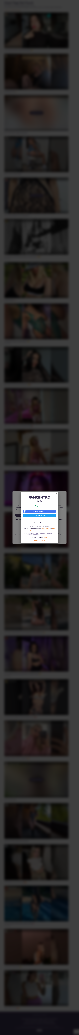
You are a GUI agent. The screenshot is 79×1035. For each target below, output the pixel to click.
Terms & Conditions (46, 528)
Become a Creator (39, 540)
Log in (45, 537)
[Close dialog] (57, 493)
